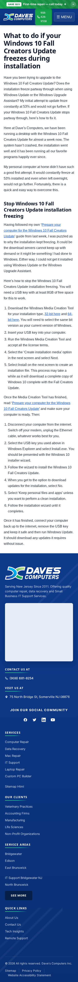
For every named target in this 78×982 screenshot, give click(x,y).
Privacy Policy (31, 970)
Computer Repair (17, 742)
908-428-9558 (44, 17)
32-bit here (52, 314)
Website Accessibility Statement (29, 975)
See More (18, 895)
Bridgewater (13, 854)
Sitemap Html (14, 786)
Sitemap (10, 970)
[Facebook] (25, 720)
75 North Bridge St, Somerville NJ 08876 (40, 697)
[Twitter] (34, 720)
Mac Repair (13, 756)
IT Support (12, 762)
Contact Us (13, 924)
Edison (10, 861)
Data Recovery (15, 749)
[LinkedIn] (44, 720)
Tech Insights (14, 931)
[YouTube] (53, 720)
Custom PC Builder (18, 776)
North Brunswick (16, 885)
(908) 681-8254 (21, 678)
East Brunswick (15, 868)
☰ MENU (64, 17)
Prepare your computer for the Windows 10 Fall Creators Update (35, 230)
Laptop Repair (15, 769)
